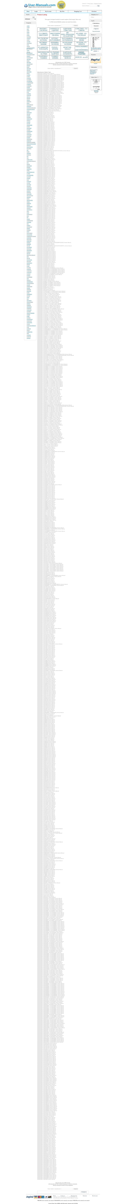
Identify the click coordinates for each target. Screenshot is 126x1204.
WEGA (28, 330)
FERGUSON (29, 118)
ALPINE (28, 41)
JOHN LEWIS (29, 159)
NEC (28, 215)
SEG (28, 278)
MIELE (28, 201)
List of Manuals (93, 72)
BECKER (29, 59)
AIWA (28, 32)
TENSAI (28, 303)
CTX (28, 92)
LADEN (28, 173)
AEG (28, 29)
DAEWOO (29, 95)
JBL (28, 158)
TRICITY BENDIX (30, 313)
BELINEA (29, 62)
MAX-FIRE (29, 194)
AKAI (28, 33)
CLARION (29, 79)
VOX (28, 327)
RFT (28, 256)
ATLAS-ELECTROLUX (29, 53)
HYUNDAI (29, 148)
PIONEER (29, 244)
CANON (28, 74)
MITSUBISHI (29, 206)
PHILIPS (28, 242)
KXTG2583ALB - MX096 (81, 39)
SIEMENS (29, 289)
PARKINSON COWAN (31, 236)
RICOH (28, 258)
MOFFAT (29, 208)
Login (36, 11)
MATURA (29, 192)
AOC (28, 44)
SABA (28, 266)
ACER (28, 27)
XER (28, 333)
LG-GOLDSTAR (30, 175)
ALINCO (28, 38)
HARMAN (29, 140)
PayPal (95, 63)
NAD (28, 212)
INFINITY (29, 153)
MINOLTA (29, 203)
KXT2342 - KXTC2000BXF (55, 39)
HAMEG (28, 137)
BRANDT (29, 68)
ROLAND (29, 261)
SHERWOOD (29, 286)
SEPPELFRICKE (30, 283)
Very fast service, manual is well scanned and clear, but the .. (96, 49)
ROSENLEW (29, 262)
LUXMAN (29, 181)
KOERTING (29, 168)
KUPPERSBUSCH (30, 172)
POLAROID (29, 247)
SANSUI (28, 273)
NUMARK (29, 222)
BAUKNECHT (30, 57)
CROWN (28, 90)
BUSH (28, 73)
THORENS (29, 308)
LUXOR (28, 183)
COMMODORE (30, 82)
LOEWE (28, 178)
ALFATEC (29, 36)
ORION (28, 228)
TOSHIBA (29, 311)
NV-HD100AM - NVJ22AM (68, 43)
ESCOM (28, 114)
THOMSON (29, 306)
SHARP (28, 284)
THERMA (29, 305)
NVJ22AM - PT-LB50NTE (81, 43)
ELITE (28, 111)
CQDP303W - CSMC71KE (67, 29)
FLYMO (28, 123)
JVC (28, 162)
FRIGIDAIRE (29, 125)
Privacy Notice (90, 3)
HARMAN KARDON (31, 142)
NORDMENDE (30, 220)
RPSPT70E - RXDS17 (67, 48)
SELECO (29, 280)
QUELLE (29, 252)
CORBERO (29, 85)
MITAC (28, 205)
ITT (27, 156)
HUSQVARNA (30, 147)
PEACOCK (29, 239)
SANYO (28, 275)
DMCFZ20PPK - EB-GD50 (55, 34)
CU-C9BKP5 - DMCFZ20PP (43, 34)
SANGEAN (29, 272)
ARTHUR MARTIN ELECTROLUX (30, 48)
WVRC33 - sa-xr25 (81, 57)
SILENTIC (29, 291)
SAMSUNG (29, 270)
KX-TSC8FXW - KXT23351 (43, 39)
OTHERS (29, 230)
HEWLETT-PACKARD (31, 143)
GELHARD (29, 128)
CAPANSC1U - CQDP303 (55, 29)
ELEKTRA (29, 106)
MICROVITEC (30, 200)
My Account (48, 11)
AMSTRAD (29, 43)
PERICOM (29, 241)
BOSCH (28, 65)
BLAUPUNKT (30, 64)
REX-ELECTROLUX (31, 255)
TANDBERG (29, 294)
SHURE (28, 288)
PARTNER (29, 237)
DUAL (28, 103)
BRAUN (28, 70)
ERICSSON (29, 112)
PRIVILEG (29, 248)
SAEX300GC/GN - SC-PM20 (43, 53)
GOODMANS (29, 131)
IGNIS (28, 151)
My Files (62, 11)
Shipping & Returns (98, 3)
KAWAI (28, 164)
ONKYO (28, 225)
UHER (28, 316)
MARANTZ (29, 187)
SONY (28, 292)
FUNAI (28, 126)
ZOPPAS (28, 338)
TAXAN (28, 295)
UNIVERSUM (29, 319)
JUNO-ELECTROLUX (31, 161)
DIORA (28, 100)
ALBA (28, 35)
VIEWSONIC (29, 322)
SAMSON (29, 269)
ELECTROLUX (30, 104)
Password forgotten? (96, 31)
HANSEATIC (29, 139)
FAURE (28, 115)
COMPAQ (29, 84)
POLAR (28, 245)
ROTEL (28, 264)
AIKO (28, 30)
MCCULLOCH (30, 195)
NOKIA (28, 219)
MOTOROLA (29, 209)
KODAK (28, 167)
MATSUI (28, 190)
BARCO (28, 56)
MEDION (29, 197)
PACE (28, 231)
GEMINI (28, 129)
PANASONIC (29, 234)
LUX (28, 179)
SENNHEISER (30, 281)
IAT (27, 150)
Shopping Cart (78, 11)
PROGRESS (29, 250)
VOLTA (28, 324)
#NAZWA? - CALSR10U (43, 29)
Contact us (63, 1195)
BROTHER (29, 71)
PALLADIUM (29, 233)
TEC (28, 299)
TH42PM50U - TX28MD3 (43, 57)
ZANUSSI (29, 336)
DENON (28, 98)
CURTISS (29, 93)
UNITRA (28, 317)
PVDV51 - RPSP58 (55, 48)
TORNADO (29, 309)
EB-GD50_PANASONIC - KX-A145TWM (67, 34)
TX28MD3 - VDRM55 (55, 57)
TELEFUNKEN (30, 302)
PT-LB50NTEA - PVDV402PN (43, 48)
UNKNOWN (29, 320)
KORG (28, 170)
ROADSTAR (29, 259)
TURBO (28, 314)
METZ (28, 198)
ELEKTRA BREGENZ (31, 107)
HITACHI (29, 145)
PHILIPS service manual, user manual (46, 1200)
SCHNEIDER (29, 277)
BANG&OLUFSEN (30, 54)
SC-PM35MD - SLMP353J (55, 53)
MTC (28, 211)
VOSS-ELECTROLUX (31, 325)
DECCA (28, 96)
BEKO (28, 60)
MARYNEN (29, 189)
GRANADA (29, 134)
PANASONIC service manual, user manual (63, 1200)
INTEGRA (29, 154)
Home (28, 11)
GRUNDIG (29, 136)
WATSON (29, 328)
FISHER (28, 121)
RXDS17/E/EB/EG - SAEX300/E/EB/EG (81, 48)
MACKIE (29, 186)
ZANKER (29, 335)
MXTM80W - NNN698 (43, 43)
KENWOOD (29, 165)
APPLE (28, 46)
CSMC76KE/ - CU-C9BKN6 (81, 29)
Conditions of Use (93, 71)
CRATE (28, 87)
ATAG (28, 50)
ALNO (28, 40)
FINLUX (28, 120)
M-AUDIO (29, 184)
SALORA (29, 267)
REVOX (28, 253)
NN (27, 217)
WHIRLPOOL (29, 331)
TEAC (28, 297)
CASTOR (29, 78)
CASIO (28, 76)
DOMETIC (29, 101)
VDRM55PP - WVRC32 (67, 57)
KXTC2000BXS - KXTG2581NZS (67, 39)
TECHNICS (29, 300)
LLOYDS (29, 176)
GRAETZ (29, 132)
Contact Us (84, 3)
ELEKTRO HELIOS (31, 109)
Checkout (94, 11)
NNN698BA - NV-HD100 (55, 43)
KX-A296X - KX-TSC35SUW (81, 34)
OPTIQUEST (29, 226)
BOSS (28, 67)
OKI (28, 223)
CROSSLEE (29, 89)
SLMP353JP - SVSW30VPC (67, 53)
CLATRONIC (29, 81)
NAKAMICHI (29, 214)
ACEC (28, 25)
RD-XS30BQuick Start (96, 91)
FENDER (29, 117)
